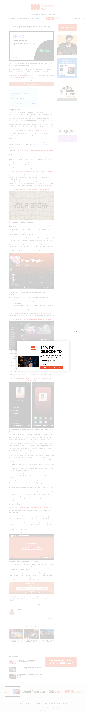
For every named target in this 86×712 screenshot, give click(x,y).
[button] (76, 331)
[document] (43, 356)
